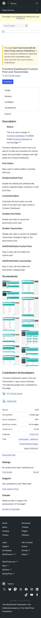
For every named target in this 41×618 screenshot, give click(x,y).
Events (24, 546)
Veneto (11, 584)
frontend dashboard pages (29, 444)
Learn (4, 542)
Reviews (8, 96)
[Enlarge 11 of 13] (36, 333)
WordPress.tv (9, 554)
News (4, 527)
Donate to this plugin (11, 509)
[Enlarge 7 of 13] (16, 358)
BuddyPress (8, 574)
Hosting (5, 531)
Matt (5, 566)
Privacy (5, 535)
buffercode (11, 401)
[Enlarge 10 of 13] (36, 322)
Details (7, 90)
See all (36, 472)
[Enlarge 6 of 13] (16, 348)
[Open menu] (37, 3)
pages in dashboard (31, 448)
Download (8, 82)
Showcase (26, 523)
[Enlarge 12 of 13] (36, 350)
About (4, 523)
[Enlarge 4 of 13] (16, 320)
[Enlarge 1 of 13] (16, 283)
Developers (7, 550)
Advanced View (8, 455)
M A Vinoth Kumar (12, 75)
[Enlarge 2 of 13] (16, 294)
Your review (7, 472)
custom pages (24, 439)
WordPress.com (10, 562)
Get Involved (27, 542)
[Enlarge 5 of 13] (16, 336)
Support (8, 114)
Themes (25, 527)
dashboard (34, 439)
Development (10, 108)
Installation (9, 102)
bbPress (7, 570)
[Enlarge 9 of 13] (36, 300)
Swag (25, 554)
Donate (26, 550)
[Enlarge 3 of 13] (16, 305)
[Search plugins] (26, 26)
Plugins (24, 531)
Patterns (25, 535)
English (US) (34, 434)
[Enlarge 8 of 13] (36, 283)
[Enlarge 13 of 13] (36, 360)
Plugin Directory (8, 10)
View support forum (10, 489)
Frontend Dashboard (15, 136)
